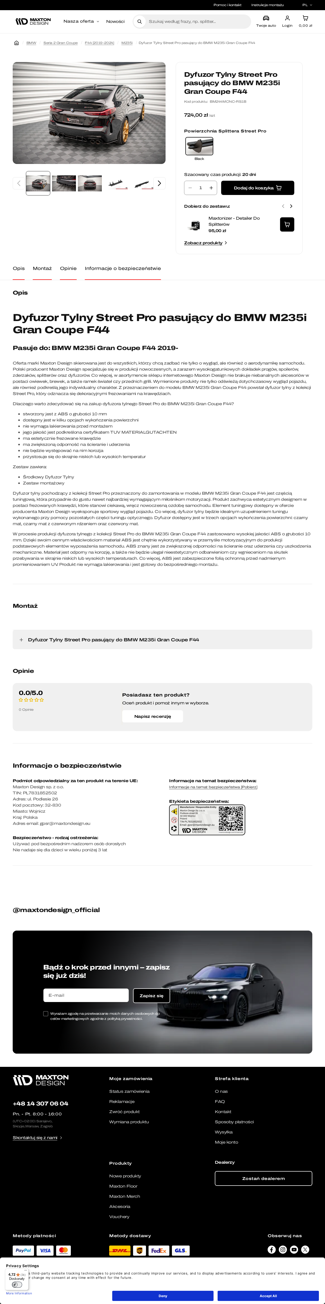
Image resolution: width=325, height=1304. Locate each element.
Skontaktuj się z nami (35, 1138)
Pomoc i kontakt (227, 5)
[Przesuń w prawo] (159, 183)
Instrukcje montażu (267, 5)
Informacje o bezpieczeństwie (123, 268)
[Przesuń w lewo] (19, 183)
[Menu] (26, 1271)
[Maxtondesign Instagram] (283, 1251)
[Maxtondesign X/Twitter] (305, 1251)
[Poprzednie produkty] (283, 206)
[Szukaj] (140, 22)
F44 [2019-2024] (99, 42)
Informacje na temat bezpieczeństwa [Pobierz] (213, 787)
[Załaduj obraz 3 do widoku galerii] (90, 183)
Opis (19, 268)
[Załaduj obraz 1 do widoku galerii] (38, 183)
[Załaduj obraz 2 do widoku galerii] (64, 183)
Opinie (68, 268)
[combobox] (198, 22)
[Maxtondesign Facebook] (272, 1251)
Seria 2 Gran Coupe (60, 42)
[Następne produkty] (291, 206)
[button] (81, 21)
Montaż (42, 268)
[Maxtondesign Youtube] (294, 1251)
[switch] (17, 1285)
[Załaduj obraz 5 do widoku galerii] (142, 183)
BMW (31, 42)
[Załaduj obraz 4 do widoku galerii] (116, 183)
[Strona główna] (16, 43)
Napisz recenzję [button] (152, 716)
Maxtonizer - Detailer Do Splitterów (233, 221)
